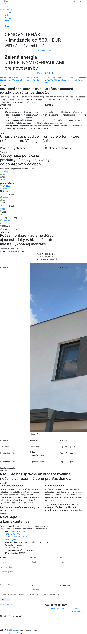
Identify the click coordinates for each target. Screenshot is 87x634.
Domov (8, 12)
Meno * (3, 557)
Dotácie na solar (57, 609)
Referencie (9, 20)
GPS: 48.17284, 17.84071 (13, 548)
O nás (7, 23)
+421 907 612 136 (18, 531)
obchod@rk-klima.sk (19, 537)
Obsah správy (6, 567)
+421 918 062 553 (12, 534)
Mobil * (63, 557)
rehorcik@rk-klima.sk (14, 539)
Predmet (3, 585)
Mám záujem (77, 1)
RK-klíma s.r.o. (13, 630)
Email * (33, 557)
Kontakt (8, 26)
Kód (31, 585)
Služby (7, 15)
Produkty (8, 18)
